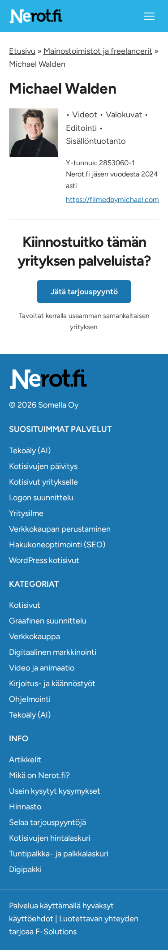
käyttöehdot (31, 919)
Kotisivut (24, 605)
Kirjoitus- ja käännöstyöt (52, 683)
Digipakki (25, 869)
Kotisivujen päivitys (43, 466)
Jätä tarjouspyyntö (84, 291)
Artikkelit (25, 760)
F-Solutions (56, 932)
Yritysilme (26, 513)
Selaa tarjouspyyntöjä (47, 822)
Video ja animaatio (41, 668)
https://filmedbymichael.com (112, 199)
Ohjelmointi (30, 699)
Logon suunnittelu (41, 498)
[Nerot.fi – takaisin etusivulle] (36, 16)
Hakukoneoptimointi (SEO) (57, 545)
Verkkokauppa (34, 636)
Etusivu (22, 51)
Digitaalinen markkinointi (52, 652)
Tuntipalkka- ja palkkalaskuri (58, 854)
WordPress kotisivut (44, 560)
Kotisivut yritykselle (43, 482)
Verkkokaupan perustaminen (60, 529)
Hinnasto (25, 807)
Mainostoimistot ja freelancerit (97, 51)
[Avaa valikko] (149, 16)
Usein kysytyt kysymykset (54, 791)
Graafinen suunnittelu (47, 621)
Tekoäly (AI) (30, 451)
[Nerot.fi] (84, 379)
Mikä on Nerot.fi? (39, 775)
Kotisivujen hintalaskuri (49, 838)
